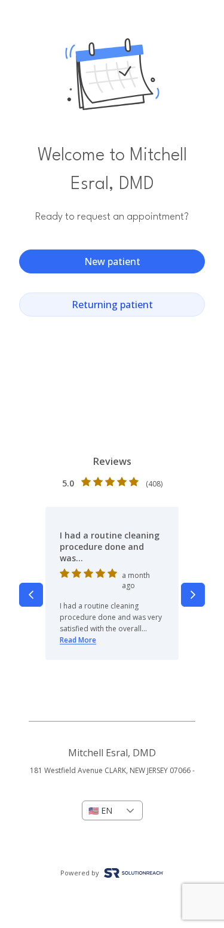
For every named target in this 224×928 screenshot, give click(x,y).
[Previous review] (31, 595)
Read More (78, 640)
